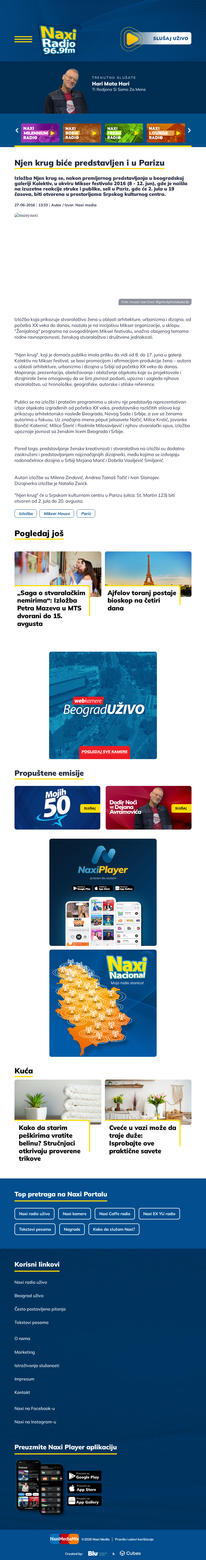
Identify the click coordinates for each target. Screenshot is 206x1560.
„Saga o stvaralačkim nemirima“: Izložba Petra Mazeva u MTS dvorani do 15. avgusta (51, 608)
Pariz (86, 513)
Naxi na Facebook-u (34, 1408)
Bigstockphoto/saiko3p (172, 302)
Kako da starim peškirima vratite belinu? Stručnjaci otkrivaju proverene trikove (49, 1143)
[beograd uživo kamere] (103, 706)
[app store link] (84, 1488)
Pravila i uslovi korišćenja (134, 1539)
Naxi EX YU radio (159, 1213)
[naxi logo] (60, 40)
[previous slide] (16, 130)
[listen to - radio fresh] (40, 133)
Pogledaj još (39, 533)
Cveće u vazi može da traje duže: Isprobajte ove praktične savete (142, 1139)
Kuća (23, 1070)
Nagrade (72, 1229)
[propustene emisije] (57, 808)
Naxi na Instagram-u (35, 1421)
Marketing (24, 1352)
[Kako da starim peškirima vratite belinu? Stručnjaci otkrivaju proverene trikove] (57, 1102)
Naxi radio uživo (34, 1213)
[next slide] (189, 130)
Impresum (24, 1379)
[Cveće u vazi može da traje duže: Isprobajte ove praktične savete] (148, 1102)
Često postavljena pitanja (40, 1309)
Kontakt (22, 1392)
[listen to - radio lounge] (82, 133)
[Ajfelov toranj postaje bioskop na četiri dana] (148, 574)
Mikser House (57, 513)
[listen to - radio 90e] (165, 133)
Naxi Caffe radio (114, 1213)
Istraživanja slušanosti (36, 1365)
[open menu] (23, 39)
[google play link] (84, 1476)
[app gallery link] (84, 1501)
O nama (22, 1338)
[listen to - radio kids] (124, 133)
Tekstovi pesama (35, 1229)
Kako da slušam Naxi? (114, 1229)
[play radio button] (156, 40)
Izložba (25, 513)
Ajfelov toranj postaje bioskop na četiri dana (142, 600)
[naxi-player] (103, 892)
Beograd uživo (28, 1295)
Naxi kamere (74, 1213)
